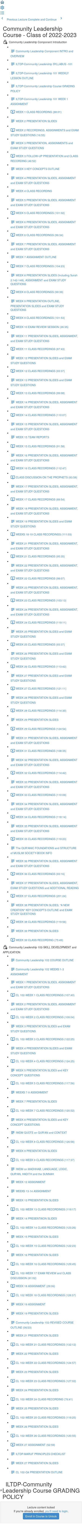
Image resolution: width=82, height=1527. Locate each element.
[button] (2, 3)
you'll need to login (56, 1511)
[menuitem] (2, 9)
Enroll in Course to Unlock (41, 1516)
